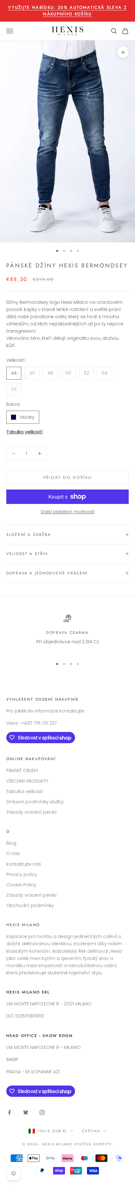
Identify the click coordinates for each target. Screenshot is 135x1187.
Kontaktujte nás (23, 864)
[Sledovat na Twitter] (26, 1112)
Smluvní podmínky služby (35, 802)
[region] (67, 633)
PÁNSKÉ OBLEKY (22, 770)
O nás (13, 853)
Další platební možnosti (67, 512)
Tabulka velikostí (24, 432)
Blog (11, 843)
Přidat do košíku (67, 477)
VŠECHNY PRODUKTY (27, 781)
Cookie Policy (21, 885)
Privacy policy (21, 874)
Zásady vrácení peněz (31, 895)
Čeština (91, 1130)
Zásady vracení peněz (31, 812)
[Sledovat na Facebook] (9, 1112)
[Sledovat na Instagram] (42, 1112)
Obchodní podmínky (30, 905)
